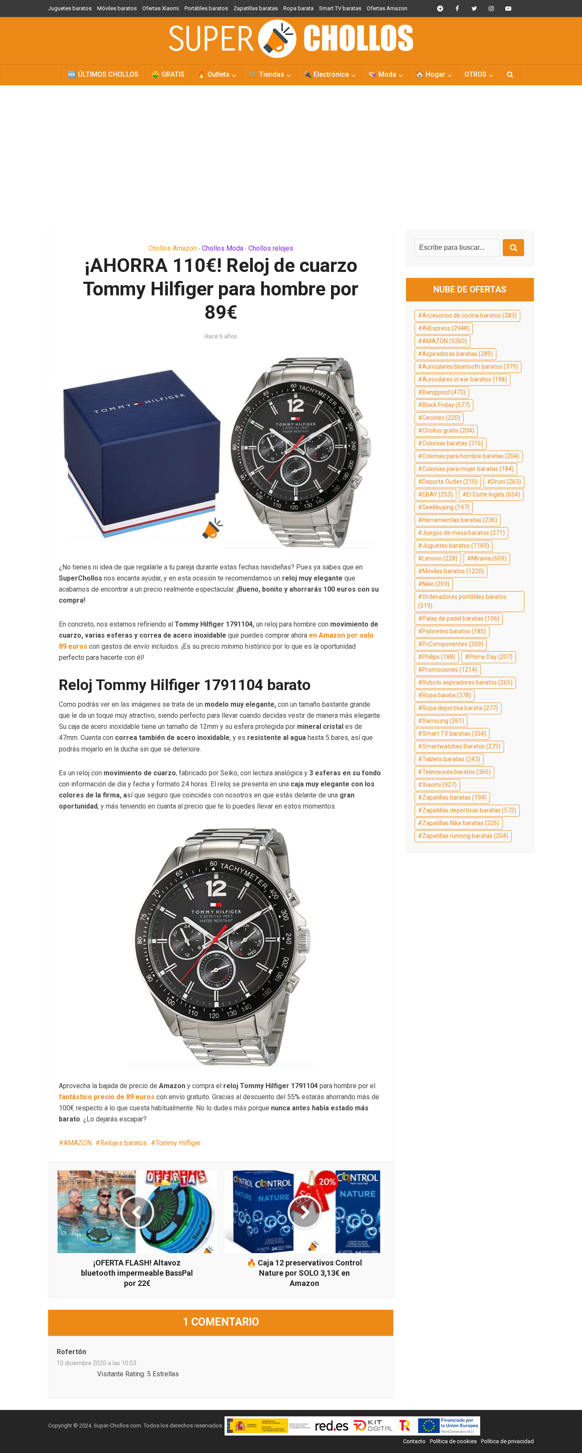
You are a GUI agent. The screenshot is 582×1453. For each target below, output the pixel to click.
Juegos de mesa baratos (463, 532)
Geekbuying (446, 507)
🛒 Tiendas (266, 74)
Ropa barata (298, 8)
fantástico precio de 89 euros (107, 1097)
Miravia (489, 558)
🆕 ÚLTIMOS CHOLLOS (103, 74)
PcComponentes (452, 644)
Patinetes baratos (454, 631)
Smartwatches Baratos (461, 746)
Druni (506, 481)
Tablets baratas (451, 759)
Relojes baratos (123, 1143)
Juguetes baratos (70, 8)
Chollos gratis (448, 430)
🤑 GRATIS (167, 74)
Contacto (414, 1441)
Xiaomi (439, 784)
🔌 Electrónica (326, 74)
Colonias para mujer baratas (468, 468)
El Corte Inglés (493, 494)
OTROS (475, 74)
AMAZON (77, 1143)
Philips (438, 656)
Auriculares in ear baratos (464, 379)
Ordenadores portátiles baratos (462, 601)
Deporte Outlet (450, 481)
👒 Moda (382, 74)
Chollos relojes (270, 248)
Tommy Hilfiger (178, 1143)
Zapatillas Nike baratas (460, 823)
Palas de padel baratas (460, 618)
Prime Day (491, 656)
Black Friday (446, 405)
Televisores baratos (456, 771)
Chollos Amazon (172, 248)
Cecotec (441, 417)
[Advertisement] (291, 157)
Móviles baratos (117, 8)
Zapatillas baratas (255, 8)
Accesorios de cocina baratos (469, 315)
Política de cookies (453, 1441)
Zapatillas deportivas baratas (469, 810)
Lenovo (440, 558)
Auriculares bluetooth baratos (470, 366)
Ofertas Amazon (387, 8)
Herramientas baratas (459, 520)
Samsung (443, 720)
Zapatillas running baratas (465, 835)
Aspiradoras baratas (457, 353)
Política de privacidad (507, 1441)
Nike (435, 584)
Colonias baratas (452, 443)
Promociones (449, 669)
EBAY (437, 494)
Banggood (444, 392)
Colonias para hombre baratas (470, 456)
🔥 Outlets (213, 74)
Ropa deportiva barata (460, 708)
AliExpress (446, 328)
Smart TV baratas (340, 8)
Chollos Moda (222, 248)
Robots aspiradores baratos (467, 682)
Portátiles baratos (206, 8)
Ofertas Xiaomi (160, 8)
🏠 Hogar (430, 74)
